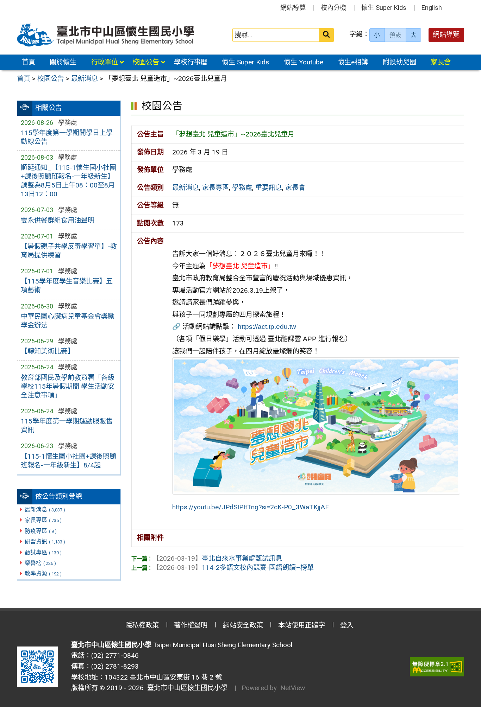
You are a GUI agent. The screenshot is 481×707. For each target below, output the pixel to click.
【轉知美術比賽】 (47, 351)
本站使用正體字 (301, 625)
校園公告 (145, 62)
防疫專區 (41, 531)
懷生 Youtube (303, 62)
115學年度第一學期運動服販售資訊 (67, 425)
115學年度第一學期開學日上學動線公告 (67, 137)
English (431, 7)
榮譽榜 (40, 563)
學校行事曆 (190, 62)
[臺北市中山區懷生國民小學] (106, 35)
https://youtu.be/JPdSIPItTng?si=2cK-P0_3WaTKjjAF (250, 507)
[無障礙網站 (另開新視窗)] (437, 666)
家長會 (441, 62)
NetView (292, 688)
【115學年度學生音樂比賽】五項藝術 (67, 285)
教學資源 (43, 573)
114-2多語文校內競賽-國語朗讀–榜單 (233, 567)
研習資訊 (45, 541)
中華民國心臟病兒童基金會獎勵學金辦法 (67, 320)
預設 (395, 34)
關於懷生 (63, 62)
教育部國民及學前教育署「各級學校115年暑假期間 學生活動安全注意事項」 (67, 386)
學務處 (242, 188)
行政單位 (104, 62)
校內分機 (333, 7)
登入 (347, 625)
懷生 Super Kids (383, 7)
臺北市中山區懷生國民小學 (185, 688)
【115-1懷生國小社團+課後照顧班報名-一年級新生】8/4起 (68, 460)
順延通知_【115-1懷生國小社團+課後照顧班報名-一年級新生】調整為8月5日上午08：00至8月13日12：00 (68, 181)
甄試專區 (43, 552)
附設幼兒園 (399, 62)
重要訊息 (268, 188)
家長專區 (43, 520)
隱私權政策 (142, 625)
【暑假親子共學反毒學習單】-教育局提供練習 (69, 250)
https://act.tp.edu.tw (267, 326)
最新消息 (45, 509)
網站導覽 (293, 7)
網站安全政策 (243, 625)
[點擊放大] (316, 425)
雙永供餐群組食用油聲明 (57, 220)
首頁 (28, 62)
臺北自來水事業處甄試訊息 (217, 558)
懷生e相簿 (353, 62)
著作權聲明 (190, 625)
